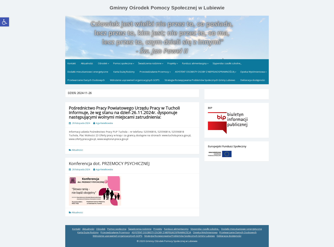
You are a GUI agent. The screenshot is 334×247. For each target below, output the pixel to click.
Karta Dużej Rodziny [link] (124, 71)
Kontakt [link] (71, 63)
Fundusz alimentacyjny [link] (194, 63)
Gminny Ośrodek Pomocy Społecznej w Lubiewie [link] (167, 7)
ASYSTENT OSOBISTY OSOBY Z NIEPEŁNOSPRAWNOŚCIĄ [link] (204, 71)
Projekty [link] (171, 63)
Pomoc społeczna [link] (122, 63)
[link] (4, 21)
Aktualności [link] (87, 63)
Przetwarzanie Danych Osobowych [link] (86, 80)
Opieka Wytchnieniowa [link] (252, 71)
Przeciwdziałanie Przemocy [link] (154, 71)
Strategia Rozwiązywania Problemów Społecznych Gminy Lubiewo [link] (200, 80)
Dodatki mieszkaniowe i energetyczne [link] (87, 71)
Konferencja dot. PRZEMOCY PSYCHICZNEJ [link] (109, 163)
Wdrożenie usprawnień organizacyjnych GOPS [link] (135, 80)
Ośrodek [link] (102, 63)
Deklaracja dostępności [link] (252, 80)
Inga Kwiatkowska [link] (104, 123)
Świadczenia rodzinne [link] (149, 63)
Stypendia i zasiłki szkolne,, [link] (227, 63)
